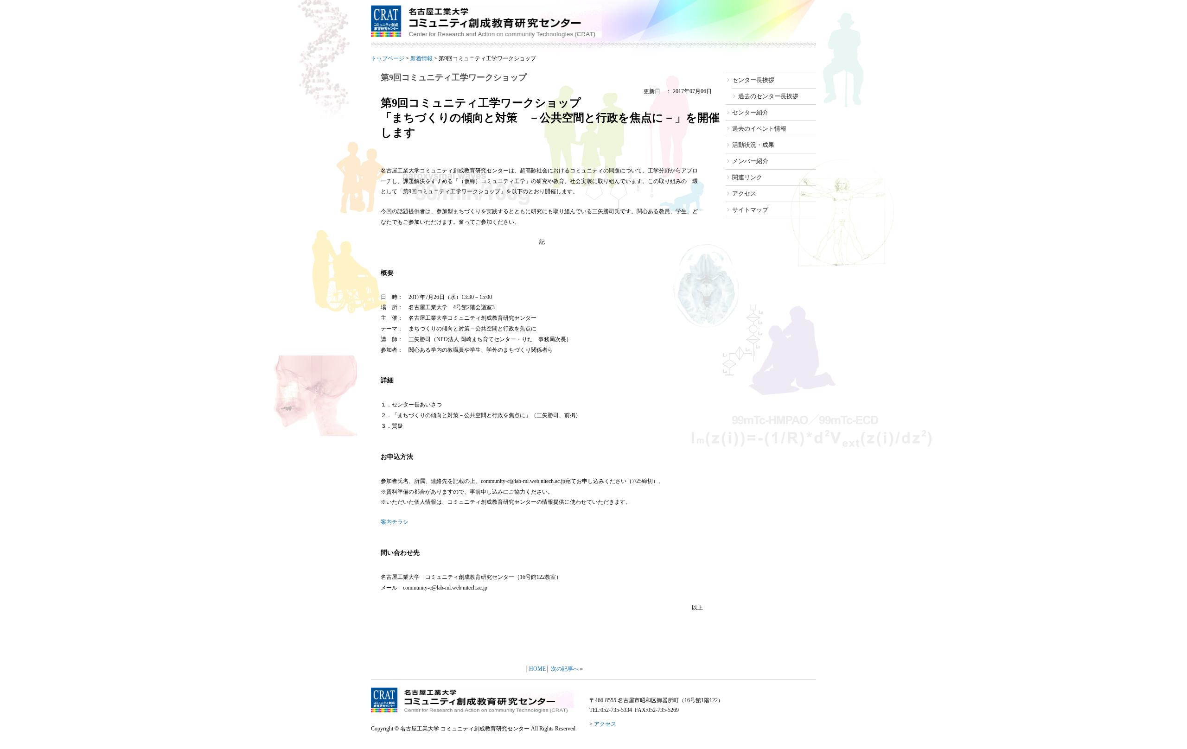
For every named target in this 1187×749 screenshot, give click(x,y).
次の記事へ (565, 669)
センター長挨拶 (753, 79)
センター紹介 (750, 112)
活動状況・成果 (753, 144)
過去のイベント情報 (759, 128)
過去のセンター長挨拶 (768, 96)
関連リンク (747, 177)
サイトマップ (750, 209)
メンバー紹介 (750, 161)
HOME (537, 669)
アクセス (744, 193)
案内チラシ (394, 522)
